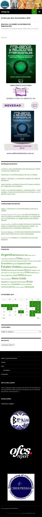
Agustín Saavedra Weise (20, 28)
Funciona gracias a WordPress (9, 508)
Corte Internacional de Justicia (11, 261)
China (19, 258)
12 (10, 309)
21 (21, 312)
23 (32, 312)
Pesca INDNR (13, 275)
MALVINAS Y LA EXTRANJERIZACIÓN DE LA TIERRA (19, 175)
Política (22, 275)
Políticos (29, 275)
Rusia (30, 281)
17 (38, 309)
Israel (10, 272)
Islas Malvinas (5, 272)
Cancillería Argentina (8, 259)
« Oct (3, 318)
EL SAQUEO (4, 374)
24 (38, 312)
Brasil (33, 255)
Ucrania (29, 284)
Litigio (14, 272)
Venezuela (29, 287)
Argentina (8, 254)
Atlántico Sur (21, 255)
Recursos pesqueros (6, 279)
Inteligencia (34, 270)
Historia (27, 270)
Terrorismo (23, 284)
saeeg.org (5, 11)
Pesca (37, 272)
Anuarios (6, 370)
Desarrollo (37, 261)
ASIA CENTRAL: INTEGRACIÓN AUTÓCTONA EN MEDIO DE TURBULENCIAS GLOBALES (20, 185)
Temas (3, 362)
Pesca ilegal (5, 275)
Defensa (31, 261)
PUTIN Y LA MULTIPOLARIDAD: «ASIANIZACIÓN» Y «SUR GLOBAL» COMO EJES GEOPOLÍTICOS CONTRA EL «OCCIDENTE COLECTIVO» (21, 192)
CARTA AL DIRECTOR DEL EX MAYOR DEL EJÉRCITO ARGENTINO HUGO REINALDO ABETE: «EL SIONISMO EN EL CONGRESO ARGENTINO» (21, 226)
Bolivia (30, 255)
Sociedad (16, 284)
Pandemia (33, 272)
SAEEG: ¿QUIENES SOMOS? (9, 358)
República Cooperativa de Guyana (13, 282)
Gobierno (5, 270)
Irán (39, 270)
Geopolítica (32, 267)
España (21, 263)
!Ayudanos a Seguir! (7, 404)
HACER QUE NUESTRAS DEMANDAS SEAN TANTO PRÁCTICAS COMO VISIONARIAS (20, 233)
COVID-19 (25, 261)
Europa (24, 267)
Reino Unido (19, 278)
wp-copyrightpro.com (28, 513)
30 (32, 315)
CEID (2, 366)
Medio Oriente (20, 272)
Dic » (38, 318)
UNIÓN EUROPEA (8, 287)
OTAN (26, 272)
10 (38, 305)
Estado (27, 263)
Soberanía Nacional (6, 284)
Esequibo (14, 264)
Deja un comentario (33, 28)
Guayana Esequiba (16, 270)
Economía (6, 263)
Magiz (3, 209)
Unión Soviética (20, 287)
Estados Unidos (11, 266)
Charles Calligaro (7, 232)
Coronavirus (26, 259)
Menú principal (39, 11)
